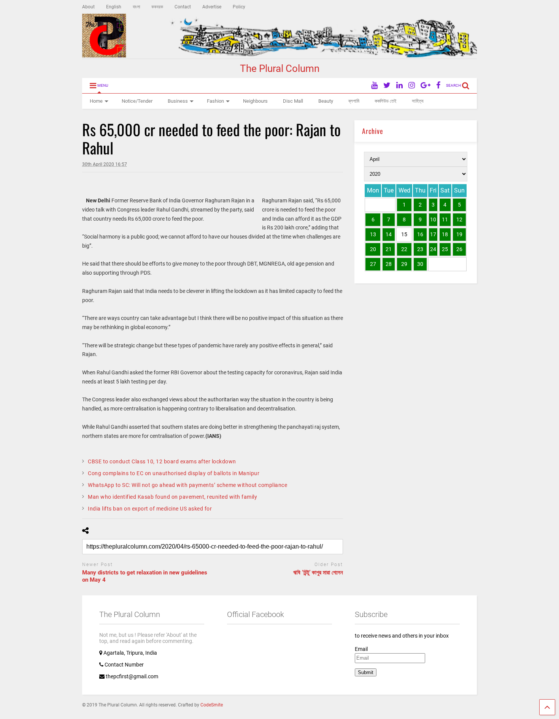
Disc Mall (293, 101)
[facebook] (438, 85)
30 (420, 264)
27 (373, 264)
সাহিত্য (418, 101)
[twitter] (387, 85)
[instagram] (411, 85)
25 (445, 249)
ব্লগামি (353, 101)
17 (433, 234)
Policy (239, 7)
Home (96, 101)
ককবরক (157, 7)
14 (389, 234)
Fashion (215, 101)
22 (404, 249)
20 (373, 249)
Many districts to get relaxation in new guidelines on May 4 (144, 576)
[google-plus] (425, 85)
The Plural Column (279, 68)
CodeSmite (211, 705)
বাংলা (136, 7)
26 (459, 249)
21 (389, 249)
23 (420, 249)
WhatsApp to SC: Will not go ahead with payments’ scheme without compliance (187, 485)
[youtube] (374, 85)
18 (445, 234)
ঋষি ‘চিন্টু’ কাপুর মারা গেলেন (318, 572)
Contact (183, 7)
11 (445, 219)
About (88, 7)
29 (404, 264)
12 (459, 219)
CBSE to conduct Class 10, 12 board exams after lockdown (162, 461)
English (113, 7)
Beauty (325, 101)
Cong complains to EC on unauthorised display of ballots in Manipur (173, 473)
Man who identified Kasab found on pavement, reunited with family (172, 497)
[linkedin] (399, 85)
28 (389, 264)
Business (178, 101)
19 (459, 234)
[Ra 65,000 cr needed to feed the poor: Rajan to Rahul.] (84, 200)
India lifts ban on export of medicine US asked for (150, 509)
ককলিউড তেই (386, 101)
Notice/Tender (137, 101)
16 (420, 234)
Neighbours (255, 101)
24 (433, 249)
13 (373, 234)
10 (433, 219)
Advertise (211, 7)
